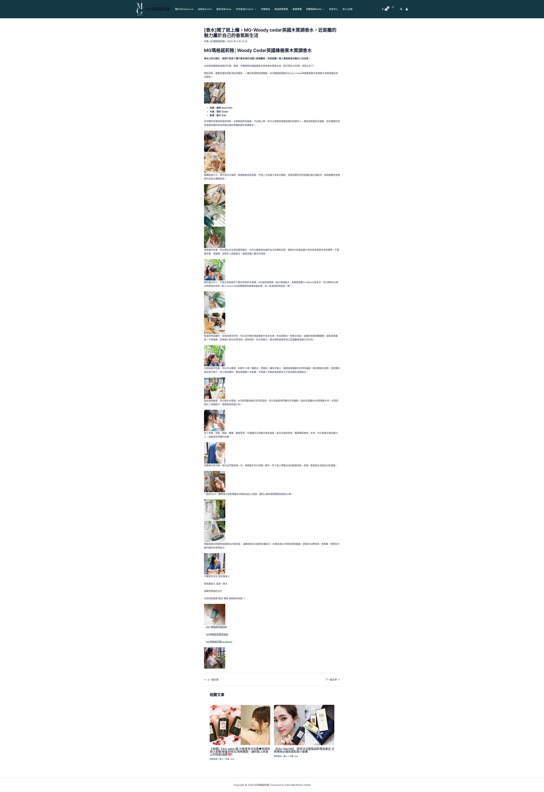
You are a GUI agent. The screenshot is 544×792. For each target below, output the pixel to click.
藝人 (221, 759)
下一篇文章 (333, 679)
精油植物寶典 (281, 9)
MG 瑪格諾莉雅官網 (216, 627)
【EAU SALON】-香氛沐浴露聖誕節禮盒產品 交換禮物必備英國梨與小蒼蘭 (304, 750)
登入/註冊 (347, 9)
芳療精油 (265, 9)
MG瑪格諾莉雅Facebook (219, 641)
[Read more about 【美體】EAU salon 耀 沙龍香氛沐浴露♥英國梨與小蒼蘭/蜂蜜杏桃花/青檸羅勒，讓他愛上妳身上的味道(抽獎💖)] (240, 724)
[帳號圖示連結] (406, 9)
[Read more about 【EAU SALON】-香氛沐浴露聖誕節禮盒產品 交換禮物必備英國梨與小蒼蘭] (304, 724)
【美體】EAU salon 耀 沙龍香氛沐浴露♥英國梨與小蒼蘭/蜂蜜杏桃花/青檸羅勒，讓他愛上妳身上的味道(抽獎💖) (240, 751)
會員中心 (333, 9)
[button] (254, 9)
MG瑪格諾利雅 (157, 9)
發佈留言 (214, 759)
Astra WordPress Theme (298, 784)
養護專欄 (297, 9)
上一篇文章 (211, 679)
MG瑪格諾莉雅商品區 (217, 634)
